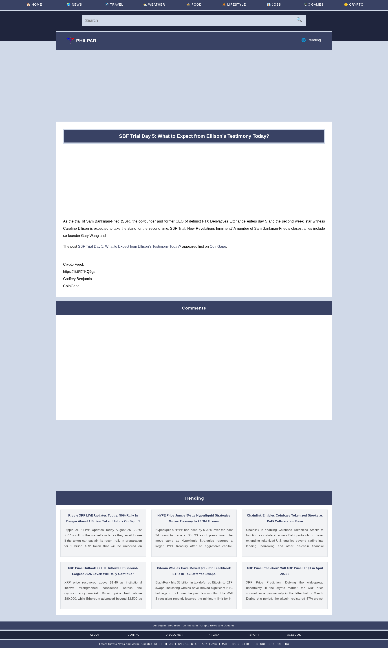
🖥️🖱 (314, 4)
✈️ (114, 4)
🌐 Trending (311, 40)
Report (253, 634)
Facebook (293, 634)
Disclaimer (174, 634)
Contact (134, 634)
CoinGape (218, 246)
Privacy (214, 634)
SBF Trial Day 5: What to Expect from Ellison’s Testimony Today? (129, 246)
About (95, 634)
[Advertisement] (194, 85)
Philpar (86, 40)
